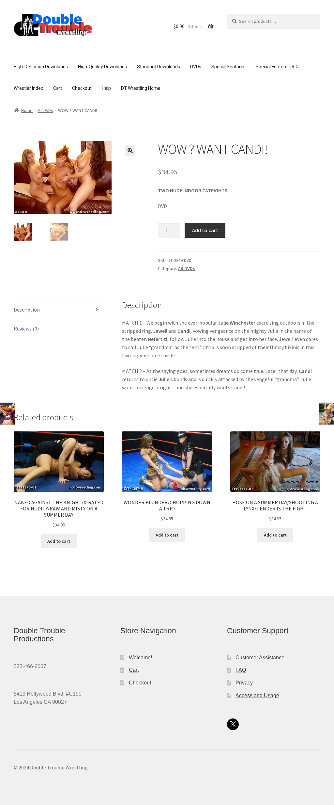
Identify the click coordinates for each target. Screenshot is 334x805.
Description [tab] (27, 309)
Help (106, 88)
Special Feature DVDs (278, 66)
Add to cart (205, 230)
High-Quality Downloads (102, 66)
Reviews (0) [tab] (26, 328)
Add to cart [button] (58, 541)
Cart (57, 88)
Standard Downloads (158, 66)
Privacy (244, 682)
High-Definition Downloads (41, 66)
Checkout (82, 88)
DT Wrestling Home (140, 88)
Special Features (228, 66)
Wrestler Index (28, 88)
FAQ (240, 670)
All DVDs (45, 110)
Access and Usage (257, 695)
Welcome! (140, 657)
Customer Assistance (259, 657)
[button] (130, 150)
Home (27, 110)
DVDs (195, 66)
